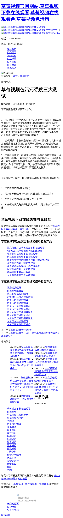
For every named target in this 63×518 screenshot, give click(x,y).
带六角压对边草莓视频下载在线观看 (26, 247)
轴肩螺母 (11, 442)
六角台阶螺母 (14, 424)
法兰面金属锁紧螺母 (17, 294)
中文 (55, 30)
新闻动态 (11, 55)
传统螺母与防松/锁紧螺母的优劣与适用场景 (46, 362)
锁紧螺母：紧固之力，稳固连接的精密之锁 (21, 399)
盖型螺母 (11, 464)
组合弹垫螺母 (14, 454)
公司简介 (11, 61)
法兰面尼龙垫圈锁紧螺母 (20, 312)
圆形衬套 (11, 427)
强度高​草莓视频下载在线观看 (22, 254)
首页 (15, 76)
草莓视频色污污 (15, 418)
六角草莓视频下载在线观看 (21, 275)
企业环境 (11, 58)
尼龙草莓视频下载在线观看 (21, 269)
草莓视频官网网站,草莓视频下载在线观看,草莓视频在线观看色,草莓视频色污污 (30, 13)
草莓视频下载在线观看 (18, 408)
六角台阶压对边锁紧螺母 (20, 297)
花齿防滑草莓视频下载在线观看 (23, 266)
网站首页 (11, 49)
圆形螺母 (11, 445)
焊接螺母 (11, 436)
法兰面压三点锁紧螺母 (18, 315)
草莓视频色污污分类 (21, 330)
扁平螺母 (11, 430)
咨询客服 (14, 509)
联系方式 (11, 68)
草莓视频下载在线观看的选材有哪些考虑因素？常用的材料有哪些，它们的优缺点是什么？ (21, 383)
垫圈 (9, 470)
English (56, 33)
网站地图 (6, 515)
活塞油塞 (11, 458)
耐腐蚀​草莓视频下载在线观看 (22, 257)
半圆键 (10, 421)
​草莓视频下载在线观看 (18, 272)
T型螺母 (11, 451)
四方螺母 (11, 433)
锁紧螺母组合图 (15, 290)
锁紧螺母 (24, 229)
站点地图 (22, 478)
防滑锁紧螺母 (14, 287)
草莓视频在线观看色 (17, 415)
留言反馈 (11, 65)
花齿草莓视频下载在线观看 (21, 263)
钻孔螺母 (11, 448)
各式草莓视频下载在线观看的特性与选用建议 (46, 371)
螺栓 (9, 467)
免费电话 (11, 506)
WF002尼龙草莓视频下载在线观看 (24, 250)
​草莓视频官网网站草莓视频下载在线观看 (28, 260)
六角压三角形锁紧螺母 (18, 306)
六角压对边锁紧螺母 (17, 300)
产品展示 (11, 52)
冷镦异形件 (13, 461)
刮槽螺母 (11, 439)
